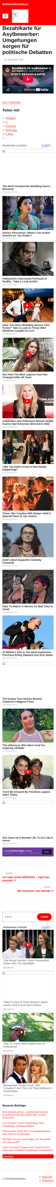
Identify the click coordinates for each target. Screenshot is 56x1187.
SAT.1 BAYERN (11, 102)
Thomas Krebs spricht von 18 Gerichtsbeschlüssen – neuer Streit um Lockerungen (27, 1132)
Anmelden (8, 1156)
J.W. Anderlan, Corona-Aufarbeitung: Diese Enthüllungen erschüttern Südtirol (23, 1124)
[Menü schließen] (15, 14)
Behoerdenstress (15, 4)
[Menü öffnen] (5, 16)
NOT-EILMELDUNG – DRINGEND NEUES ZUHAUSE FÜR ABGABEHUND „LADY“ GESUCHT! (25, 1115)
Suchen (44, 916)
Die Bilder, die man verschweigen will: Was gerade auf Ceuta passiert (26, 1140)
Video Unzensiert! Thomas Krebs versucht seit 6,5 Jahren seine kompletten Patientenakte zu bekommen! (27, 1148)
